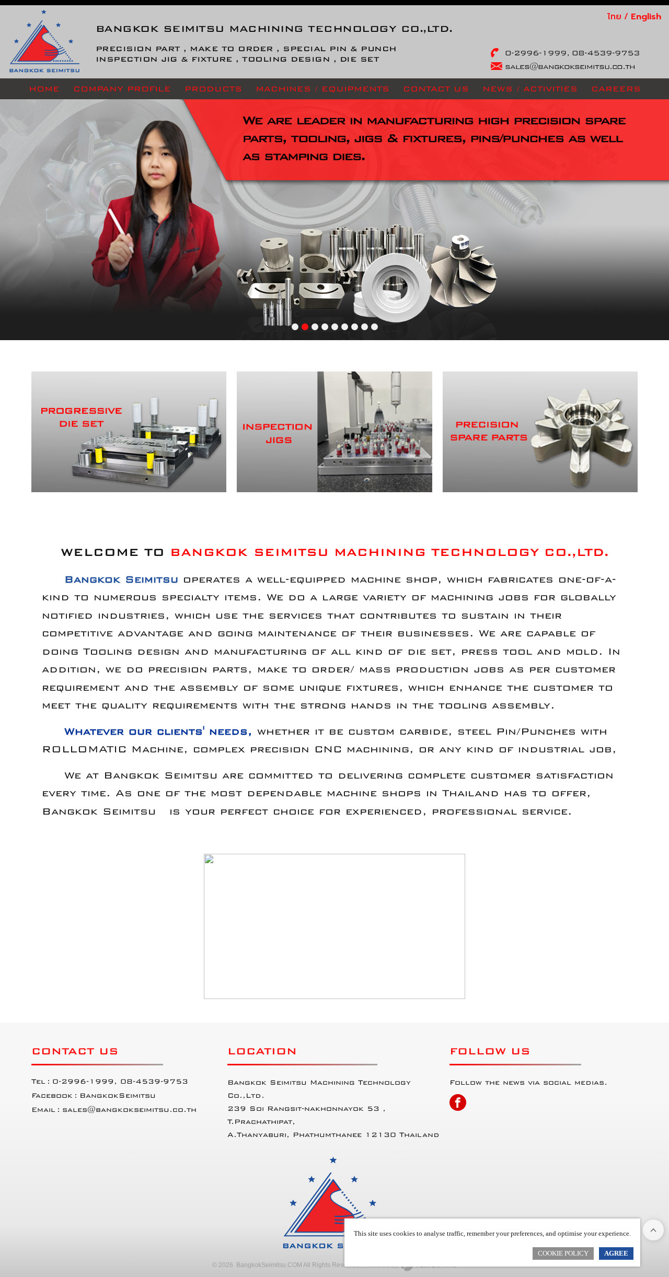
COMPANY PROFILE (122, 89)
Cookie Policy (563, 1253)
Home (44, 89)
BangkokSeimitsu (117, 1095)
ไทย (614, 16)
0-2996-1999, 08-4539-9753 (572, 52)
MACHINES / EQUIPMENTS (322, 89)
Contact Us (436, 89)
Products (213, 89)
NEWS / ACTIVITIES (530, 89)
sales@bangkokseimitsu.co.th (129, 1109)
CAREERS (616, 89)
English (646, 16)
